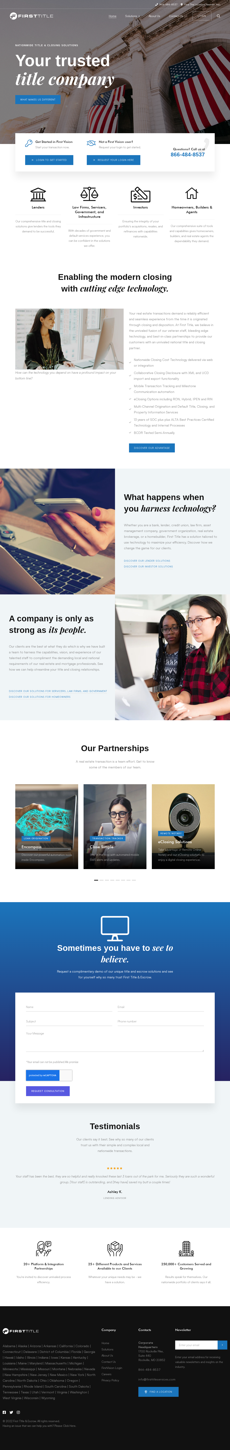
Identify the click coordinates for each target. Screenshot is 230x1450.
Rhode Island (33, 1386)
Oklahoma (56, 1380)
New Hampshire (15, 1375)
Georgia (89, 1352)
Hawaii (8, 1357)
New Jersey (38, 1375)
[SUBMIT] (222, 1345)
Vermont (47, 1392)
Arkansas (49, 1346)
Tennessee (10, 1392)
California (66, 1346)
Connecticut (12, 1352)
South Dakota (79, 1386)
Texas (25, 1392)
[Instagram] (18, 1412)
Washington (78, 1392)
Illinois (31, 1357)
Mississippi (27, 1369)
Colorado (82, 1346)
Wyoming (48, 1398)
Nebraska (75, 1369)
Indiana (43, 1357)
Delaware (30, 1352)
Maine (22, 1363)
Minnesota (10, 1369)
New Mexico (59, 1375)
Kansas (65, 1357)
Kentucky (79, 1357)
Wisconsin (31, 1398)
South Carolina (55, 1386)
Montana (58, 1369)
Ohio (43, 1380)
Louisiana (9, 1363)
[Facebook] (4, 1412)
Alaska (22, 1346)
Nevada (89, 1369)
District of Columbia (54, 1352)
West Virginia (12, 1398)
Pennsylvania (12, 1386)
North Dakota (27, 1380)
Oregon (72, 1380)
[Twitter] (11, 1412)
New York (77, 1375)
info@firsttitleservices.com (157, 1379)
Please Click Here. (65, 1426)
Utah (35, 1392)
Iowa (54, 1357)
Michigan (75, 1363)
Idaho (20, 1357)
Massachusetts (56, 1363)
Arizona (35, 1346)
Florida (76, 1352)
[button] (38, 99)
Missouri (44, 1369)
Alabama (9, 1346)
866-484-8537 (188, 154)
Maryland (36, 1363)
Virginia (62, 1392)
